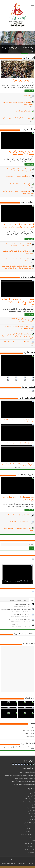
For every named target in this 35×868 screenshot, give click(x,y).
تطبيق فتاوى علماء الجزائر (23, 111)
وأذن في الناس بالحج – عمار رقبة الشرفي (19, 514)
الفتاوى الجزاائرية (27, 398)
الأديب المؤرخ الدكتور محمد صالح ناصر (21, 614)
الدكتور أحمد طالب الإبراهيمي (23, 604)
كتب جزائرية (31, 846)
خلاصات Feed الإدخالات (28, 730)
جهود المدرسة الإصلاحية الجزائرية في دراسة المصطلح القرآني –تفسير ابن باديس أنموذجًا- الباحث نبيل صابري (18, 336)
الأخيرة (31, 600)
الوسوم (12, 600)
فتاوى (33, 840)
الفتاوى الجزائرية (30, 807)
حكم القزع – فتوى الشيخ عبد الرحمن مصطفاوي (20, 442)
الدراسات (32, 804)
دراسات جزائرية (28, 277)
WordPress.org (30, 736)
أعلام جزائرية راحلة (29, 798)
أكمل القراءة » (29, 90)
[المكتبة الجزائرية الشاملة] (17, 14)
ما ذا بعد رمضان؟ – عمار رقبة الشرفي (20, 521)
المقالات (32, 816)
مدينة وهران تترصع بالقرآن (23, 80)
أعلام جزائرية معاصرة (29, 801)
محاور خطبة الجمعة (26, 474)
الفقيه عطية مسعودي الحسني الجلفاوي (20, 624)
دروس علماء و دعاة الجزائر (28, 834)
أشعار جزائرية (31, 796)
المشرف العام (31, 813)
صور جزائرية (29, 352)
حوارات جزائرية (28, 202)
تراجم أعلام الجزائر (29, 822)
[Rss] (19, 861)
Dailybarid (24, 859)
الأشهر (25, 600)
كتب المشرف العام (30, 843)
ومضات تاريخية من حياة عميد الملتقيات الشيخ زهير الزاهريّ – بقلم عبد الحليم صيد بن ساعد (18, 301)
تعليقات (19, 600)
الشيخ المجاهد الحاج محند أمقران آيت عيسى (19, 619)
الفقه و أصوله (31, 810)
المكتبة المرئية (28, 387)
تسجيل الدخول (30, 727)
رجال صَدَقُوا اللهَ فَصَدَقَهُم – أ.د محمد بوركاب (18, 176)
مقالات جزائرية (28, 129)
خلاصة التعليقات (29, 733)
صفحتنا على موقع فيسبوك (24, 634)
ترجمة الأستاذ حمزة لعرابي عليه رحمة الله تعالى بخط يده (17, 582)
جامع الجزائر (27, 95)
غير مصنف (32, 837)
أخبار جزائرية (29, 58)
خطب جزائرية (31, 828)
